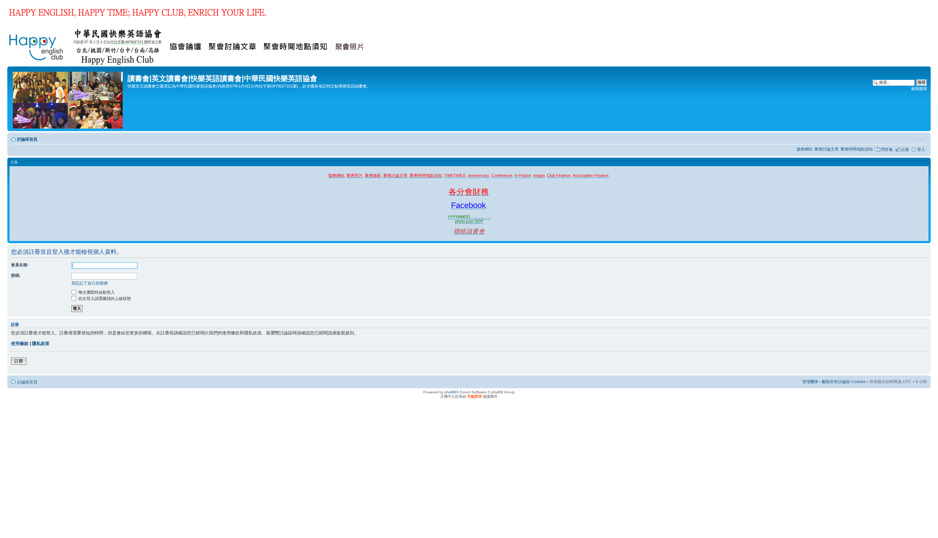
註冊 (905, 149)
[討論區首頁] (68, 98)
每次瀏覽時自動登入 (96, 292)
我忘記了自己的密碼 (89, 283)
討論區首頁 (27, 139)
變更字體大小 (921, 137)
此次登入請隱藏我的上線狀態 (104, 298)
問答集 (887, 149)
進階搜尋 (919, 88)
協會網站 (805, 149)
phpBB (450, 392)
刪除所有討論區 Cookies (844, 381)
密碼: (16, 275)
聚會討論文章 (827, 149)
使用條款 (20, 343)
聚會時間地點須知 (857, 149)
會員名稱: (20, 265)
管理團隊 (810, 381)
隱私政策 (40, 343)
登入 (921, 149)
